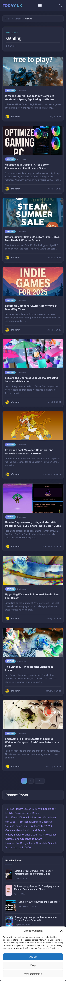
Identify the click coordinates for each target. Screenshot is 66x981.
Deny (33, 965)
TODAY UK (12, 5)
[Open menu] (39, 5)
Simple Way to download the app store (39, 901)
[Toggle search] (60, 5)
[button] (61, 930)
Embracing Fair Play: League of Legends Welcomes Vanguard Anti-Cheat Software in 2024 (32, 742)
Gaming (10, 90)
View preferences (33, 973)
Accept (33, 957)
